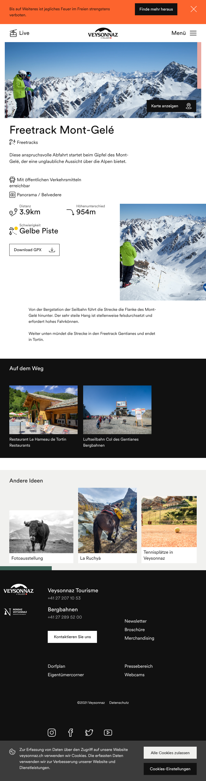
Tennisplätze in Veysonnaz (158, 555)
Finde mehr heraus (156, 9)
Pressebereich (139, 666)
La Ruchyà (90, 558)
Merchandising (139, 638)
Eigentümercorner (66, 674)
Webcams (135, 674)
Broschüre (135, 629)
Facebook (71, 733)
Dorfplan (56, 666)
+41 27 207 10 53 (64, 598)
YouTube (108, 733)
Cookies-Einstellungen (170, 768)
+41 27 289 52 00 (65, 617)
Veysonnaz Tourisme (19, 589)
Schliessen (194, 9)
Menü (178, 33)
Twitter (89, 733)
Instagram (52, 733)
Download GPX (27, 249)
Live (24, 33)
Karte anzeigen (164, 106)
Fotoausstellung (27, 558)
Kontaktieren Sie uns (72, 636)
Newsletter (136, 621)
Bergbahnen (63, 609)
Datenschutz (119, 703)
